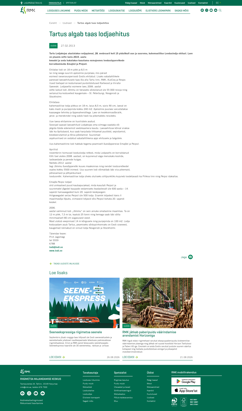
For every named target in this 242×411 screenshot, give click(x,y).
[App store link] (196, 390)
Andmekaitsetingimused (31, 400)
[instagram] (29, 394)
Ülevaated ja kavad (122, 387)
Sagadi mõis (182, 10)
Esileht (53, 22)
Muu (116, 401)
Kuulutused (179, 3)
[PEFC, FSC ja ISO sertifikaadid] (196, 402)
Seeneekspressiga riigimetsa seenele (75, 332)
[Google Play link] (196, 381)
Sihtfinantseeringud (122, 390)
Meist (142, 3)
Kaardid (168, 3)
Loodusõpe (135, 10)
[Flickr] (215, 11)
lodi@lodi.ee (56, 247)
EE (217, 2)
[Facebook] (202, 11)
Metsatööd (98, 10)
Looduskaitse (117, 10)
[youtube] (36, 394)
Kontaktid (203, 3)
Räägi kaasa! (131, 3)
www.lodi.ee (55, 250)
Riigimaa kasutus (121, 380)
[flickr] (42, 394)
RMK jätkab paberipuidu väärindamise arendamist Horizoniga (149, 334)
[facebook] (22, 394)
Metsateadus (119, 394)
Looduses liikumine (58, 10)
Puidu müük (81, 10)
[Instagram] (206, 11)
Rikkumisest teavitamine (31, 403)
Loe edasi (55, 357)
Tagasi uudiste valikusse (66, 263)
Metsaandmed (154, 3)
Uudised (192, 3)
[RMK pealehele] (27, 14)
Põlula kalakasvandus (123, 397)
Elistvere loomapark (158, 10)
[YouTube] (211, 11)
